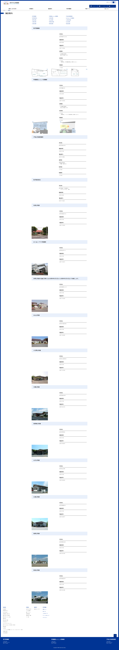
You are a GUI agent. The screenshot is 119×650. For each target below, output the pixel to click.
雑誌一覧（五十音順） (6, 615)
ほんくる (106, 8)
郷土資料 (4, 626)
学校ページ (87, 8)
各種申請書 (28, 613)
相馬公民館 (51, 23)
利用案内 (31, 8)
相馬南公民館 (51, 21)
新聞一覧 (4, 618)
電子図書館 (69, 8)
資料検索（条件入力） (6, 613)
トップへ (4, 10)
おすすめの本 (5, 612)
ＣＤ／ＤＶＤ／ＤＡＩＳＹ (7, 623)
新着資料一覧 (5, 610)
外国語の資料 (5, 631)
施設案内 (50, 8)
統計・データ (28, 612)
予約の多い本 (5, 621)
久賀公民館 (34, 23)
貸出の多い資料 (5, 620)
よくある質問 (28, 610)
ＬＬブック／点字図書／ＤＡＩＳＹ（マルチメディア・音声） (13, 629)
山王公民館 (68, 21)
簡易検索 (4, 607)
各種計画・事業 (28, 615)
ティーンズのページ (104, 6)
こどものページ (94, 6)
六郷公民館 (34, 21)
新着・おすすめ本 (12, 8)
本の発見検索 (5, 632)
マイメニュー (113, 6)
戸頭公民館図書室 (69, 16)
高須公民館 (68, 23)
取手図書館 (34, 16)
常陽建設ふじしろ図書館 (53, 16)
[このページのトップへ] (115, 635)
